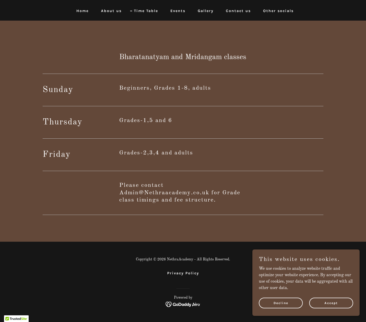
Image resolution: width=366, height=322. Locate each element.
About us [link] (111, 11)
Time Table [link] (146, 11)
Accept (331, 303)
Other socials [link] (278, 11)
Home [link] (82, 11)
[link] (183, 304)
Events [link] (177, 11)
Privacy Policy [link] (183, 273)
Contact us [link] (238, 11)
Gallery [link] (206, 11)
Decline (281, 303)
